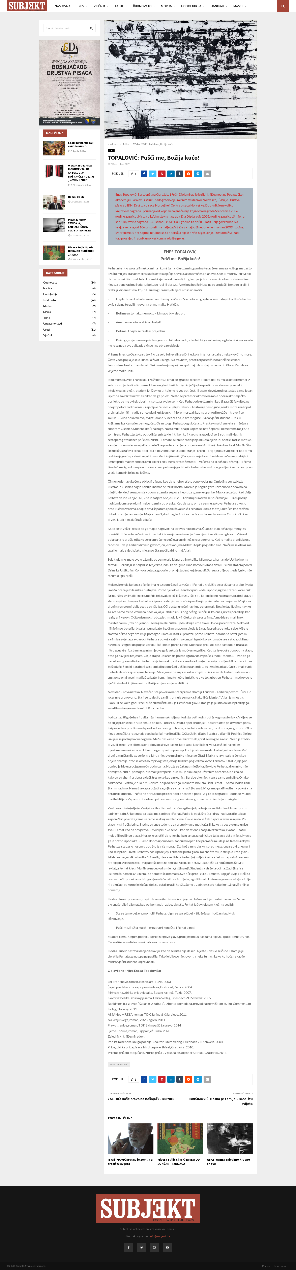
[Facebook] (128, 1247)
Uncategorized (52, 323)
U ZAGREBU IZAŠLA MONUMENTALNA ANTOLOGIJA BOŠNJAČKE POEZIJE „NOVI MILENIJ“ (81, 173)
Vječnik (48, 335)
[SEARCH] (91, 28)
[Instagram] (154, 1247)
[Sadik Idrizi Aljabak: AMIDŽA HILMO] (54, 148)
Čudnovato (50, 282)
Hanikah (48, 288)
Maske (47, 306)
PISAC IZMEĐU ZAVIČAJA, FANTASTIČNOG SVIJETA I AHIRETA (79, 225)
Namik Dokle (76, 197)
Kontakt (266, 1266)
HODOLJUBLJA (191, 6)
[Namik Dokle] (54, 202)
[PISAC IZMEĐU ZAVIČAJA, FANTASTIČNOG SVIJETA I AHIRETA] (54, 225)
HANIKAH (217, 6)
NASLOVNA (62, 6)
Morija (47, 311)
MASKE (238, 6)
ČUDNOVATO (142, 6)
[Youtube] (167, 1247)
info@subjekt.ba (160, 1236)
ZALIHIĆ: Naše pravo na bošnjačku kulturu (141, 1098)
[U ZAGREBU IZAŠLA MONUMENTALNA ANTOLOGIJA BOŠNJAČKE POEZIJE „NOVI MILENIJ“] (54, 171)
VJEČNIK (99, 6)
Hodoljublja (50, 294)
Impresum (280, 1266)
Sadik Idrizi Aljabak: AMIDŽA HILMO (81, 144)
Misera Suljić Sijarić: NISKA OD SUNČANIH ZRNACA (178, 1161)
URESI (80, 6)
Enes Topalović (119, 1064)
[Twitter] (141, 1247)
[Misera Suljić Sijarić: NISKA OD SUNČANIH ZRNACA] (54, 253)
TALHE (119, 6)
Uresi (46, 329)
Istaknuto (49, 300)
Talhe (111, 150)
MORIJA (166, 6)
